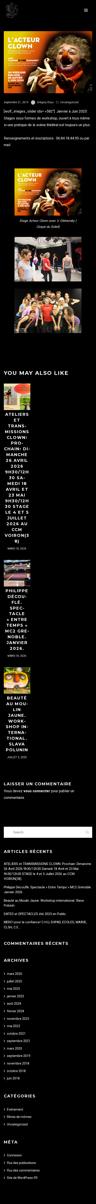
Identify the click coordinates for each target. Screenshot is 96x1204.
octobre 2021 (16, 1033)
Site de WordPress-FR (22, 1178)
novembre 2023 (18, 1018)
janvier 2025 (15, 996)
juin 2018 (13, 1078)
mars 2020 (14, 1048)
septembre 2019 (18, 1056)
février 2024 (15, 1011)
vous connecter (36, 791)
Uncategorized (69, 102)
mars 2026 (14, 974)
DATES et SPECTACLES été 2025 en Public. (35, 914)
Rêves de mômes (19, 1117)
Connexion (14, 1155)
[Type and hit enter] (87, 832)
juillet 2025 (14, 981)
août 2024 (14, 1003)
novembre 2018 (18, 1063)
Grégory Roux (45, 102)
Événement (15, 1109)
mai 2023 (13, 1026)
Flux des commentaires (23, 1170)
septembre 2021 (18, 1041)
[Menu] (86, 10)
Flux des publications (21, 1163)
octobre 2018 (16, 1071)
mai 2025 (13, 988)
